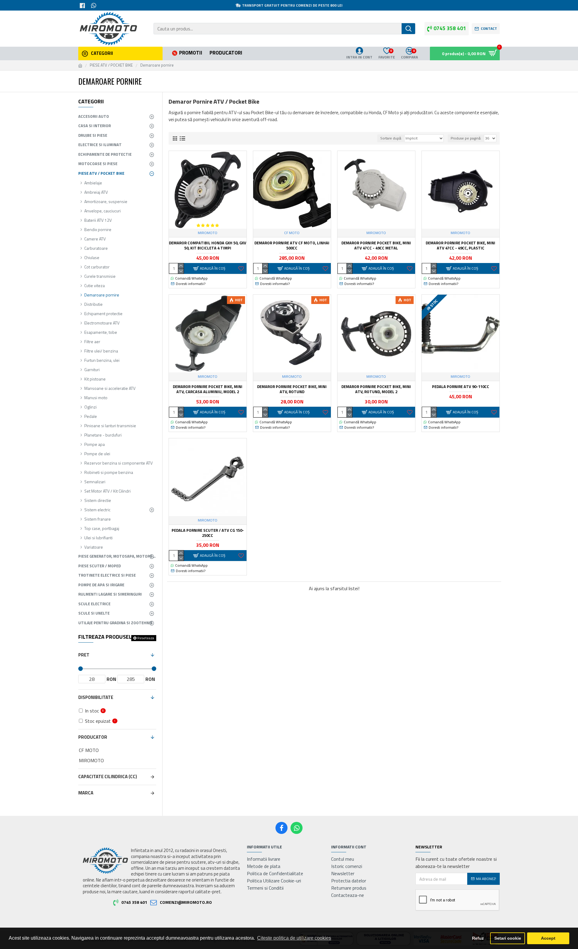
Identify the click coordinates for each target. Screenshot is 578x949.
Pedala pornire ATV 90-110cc (460, 386)
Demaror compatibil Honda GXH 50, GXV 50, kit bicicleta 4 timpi (207, 245)
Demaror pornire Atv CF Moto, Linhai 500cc (291, 245)
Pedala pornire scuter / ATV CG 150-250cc (208, 533)
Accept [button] (548, 938)
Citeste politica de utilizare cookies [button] (294, 938)
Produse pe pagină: (466, 138)
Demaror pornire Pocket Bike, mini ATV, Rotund (292, 389)
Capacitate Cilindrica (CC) (107, 776)
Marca (85, 792)
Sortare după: (391, 138)
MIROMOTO (207, 233)
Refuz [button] (478, 938)
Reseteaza (145, 638)
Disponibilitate (95, 697)
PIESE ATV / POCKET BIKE (111, 65)
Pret (83, 654)
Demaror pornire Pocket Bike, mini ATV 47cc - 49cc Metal (376, 245)
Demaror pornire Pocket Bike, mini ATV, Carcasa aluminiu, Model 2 (207, 389)
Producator (92, 737)
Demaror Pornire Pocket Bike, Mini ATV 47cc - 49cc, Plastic (460, 245)
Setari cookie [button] (507, 938)
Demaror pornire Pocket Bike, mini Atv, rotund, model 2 (376, 389)
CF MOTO (292, 233)
